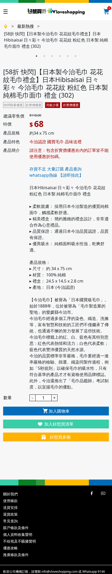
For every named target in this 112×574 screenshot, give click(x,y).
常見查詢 (10, 520)
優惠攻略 (10, 547)
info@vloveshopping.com (59, 571)
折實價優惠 (33, 105)
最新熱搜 (25, 26)
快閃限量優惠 (13, 105)
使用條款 (10, 500)
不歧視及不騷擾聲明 (19, 541)
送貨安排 (10, 507)
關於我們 (10, 493)
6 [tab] (75, 56)
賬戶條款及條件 (16, 527)
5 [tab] (67, 56)
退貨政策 (10, 514)
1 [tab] (36, 56)
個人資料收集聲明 (17, 534)
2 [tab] (44, 56)
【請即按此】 (70, 175)
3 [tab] (52, 56)
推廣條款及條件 (16, 554)
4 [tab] (60, 56)
